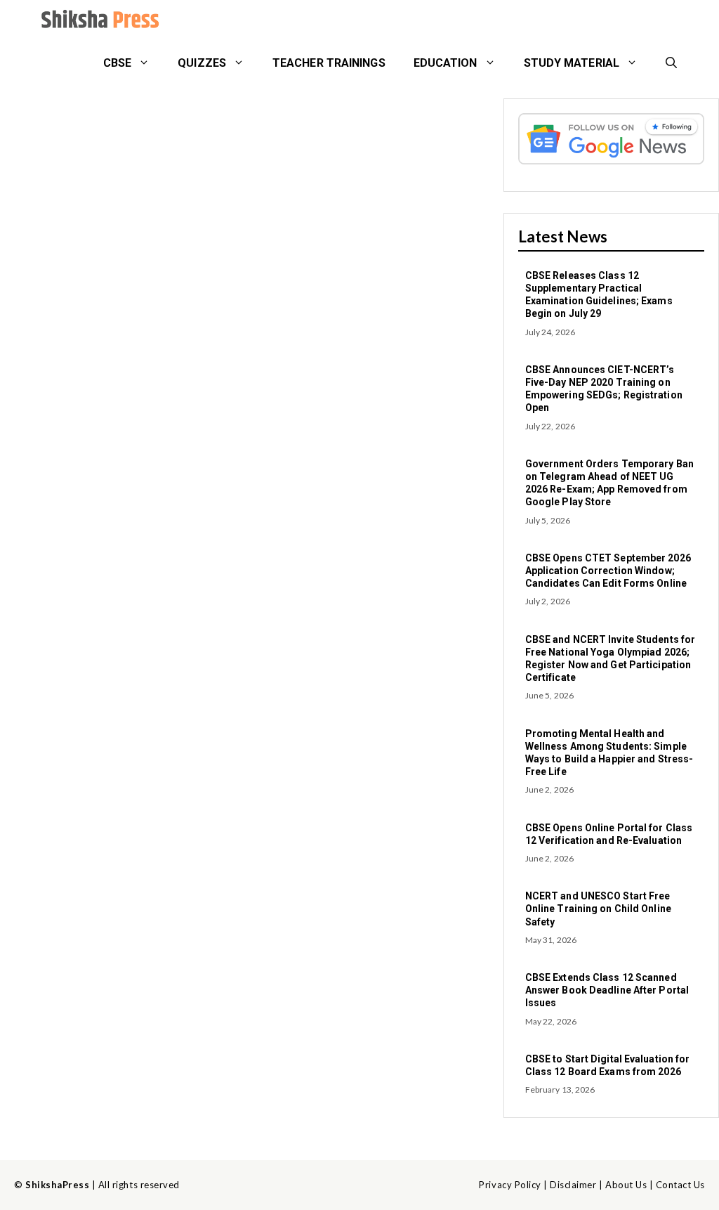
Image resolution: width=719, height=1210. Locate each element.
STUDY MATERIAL (571, 63)
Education (445, 63)
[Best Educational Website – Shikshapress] (98, 21)
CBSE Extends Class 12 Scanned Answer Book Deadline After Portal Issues (607, 990)
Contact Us (680, 1184)
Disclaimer (573, 1184)
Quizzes (202, 63)
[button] (671, 63)
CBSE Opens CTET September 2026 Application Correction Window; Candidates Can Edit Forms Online (608, 570)
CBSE (117, 63)
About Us (626, 1184)
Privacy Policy (510, 1184)
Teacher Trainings (328, 63)
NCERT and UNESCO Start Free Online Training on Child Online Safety (598, 908)
